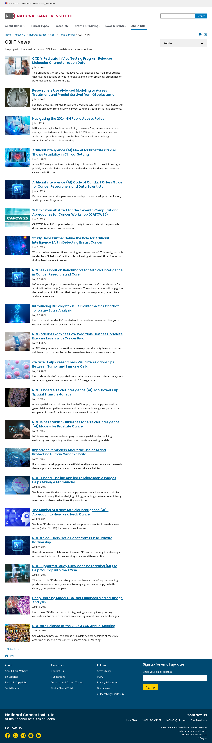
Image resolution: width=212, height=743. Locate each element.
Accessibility (104, 671)
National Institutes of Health (192, 730)
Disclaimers (103, 688)
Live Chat (131, 720)
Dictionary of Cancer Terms (67, 682)
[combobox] (177, 16)
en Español (11, 676)
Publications (58, 676)
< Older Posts (12, 649)
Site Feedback (199, 720)
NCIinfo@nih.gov (176, 720)
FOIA (100, 676)
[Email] (205, 34)
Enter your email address (157, 671)
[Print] (200, 34)
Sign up (150, 687)
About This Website (16, 671)
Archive (168, 43)
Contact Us (57, 671)
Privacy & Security (107, 682)
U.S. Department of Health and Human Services (183, 727)
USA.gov (202, 738)
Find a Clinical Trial (62, 688)
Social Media (12, 688)
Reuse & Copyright (16, 682)
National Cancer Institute (194, 734)
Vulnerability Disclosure (111, 694)
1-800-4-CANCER (151, 720)
